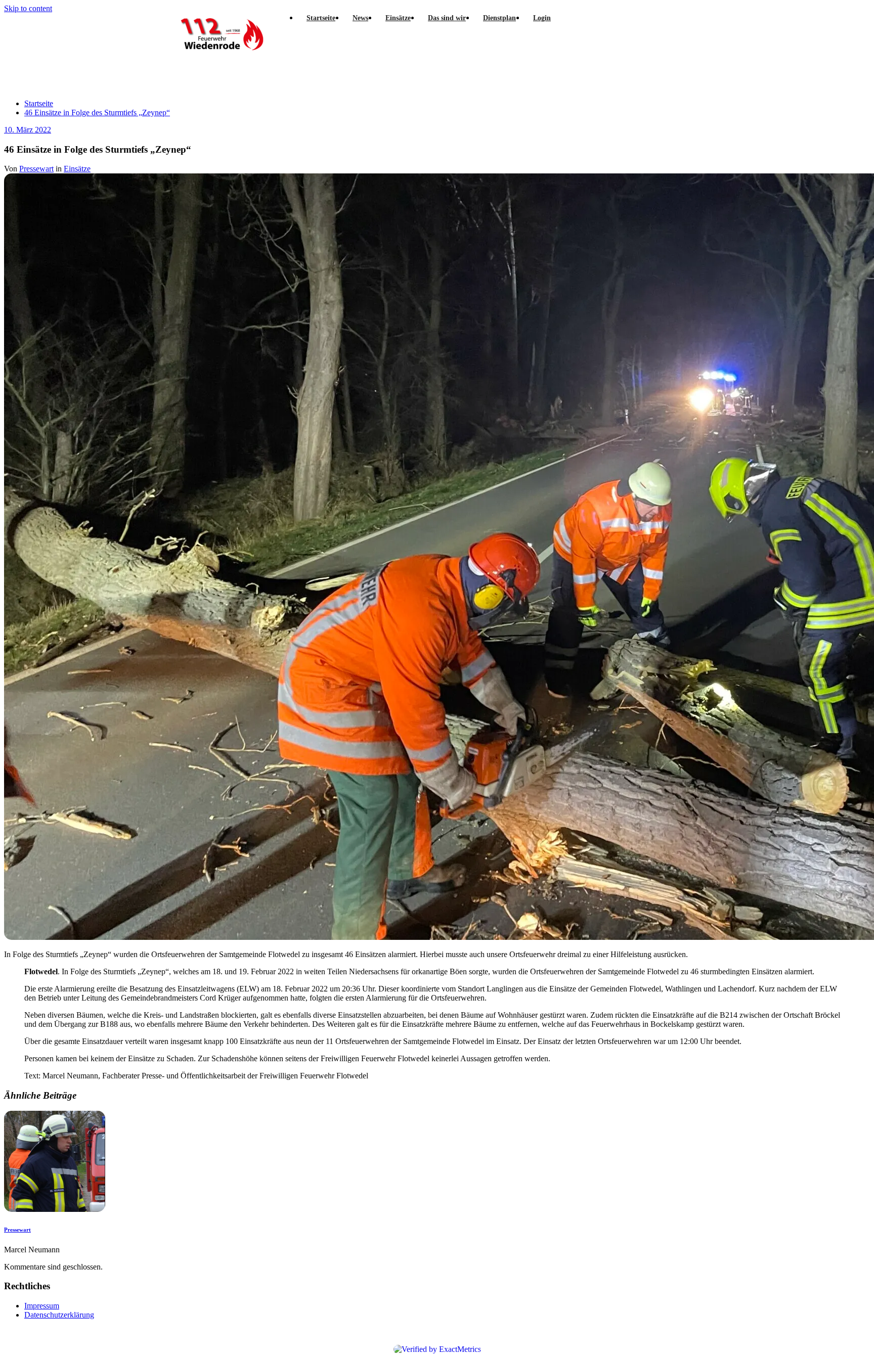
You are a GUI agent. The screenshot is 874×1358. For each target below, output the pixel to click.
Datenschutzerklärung (59, 1314)
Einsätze (77, 168)
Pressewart (36, 168)
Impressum (41, 1305)
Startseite (38, 103)
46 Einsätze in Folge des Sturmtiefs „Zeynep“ (97, 112)
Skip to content (28, 8)
